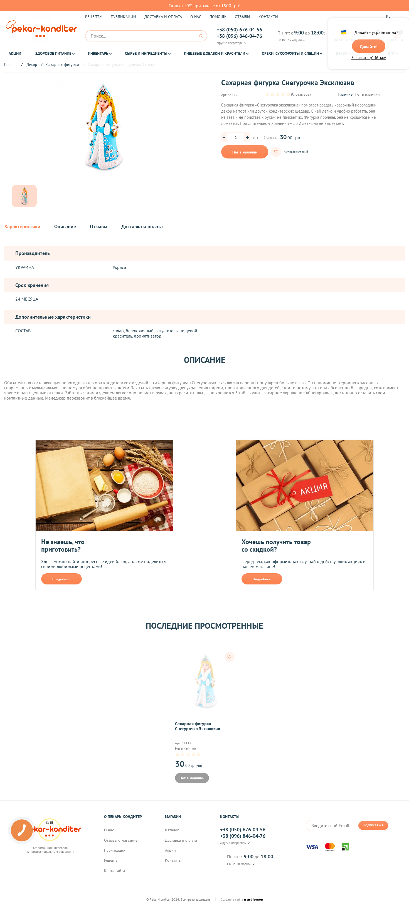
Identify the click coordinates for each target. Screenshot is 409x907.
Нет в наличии (244, 152)
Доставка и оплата (163, 16)
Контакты (268, 16)
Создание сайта (232, 899)
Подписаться (373, 825)
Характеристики (22, 227)
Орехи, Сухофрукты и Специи (290, 53)
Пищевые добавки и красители (214, 53)
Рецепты (93, 16)
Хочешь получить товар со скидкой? (276, 545)
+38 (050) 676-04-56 (239, 29)
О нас (195, 16)
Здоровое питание (53, 53)
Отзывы (242, 16)
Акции (15, 53)
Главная (11, 64)
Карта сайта (114, 870)
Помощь (218, 16)
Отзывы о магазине (120, 840)
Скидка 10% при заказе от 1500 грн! (204, 5)
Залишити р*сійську (368, 58)
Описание (65, 227)
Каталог (172, 829)
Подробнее (61, 579)
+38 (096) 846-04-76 (239, 36)
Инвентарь (98, 53)
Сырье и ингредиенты (146, 53)
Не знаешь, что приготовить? (63, 545)
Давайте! (369, 46)
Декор (31, 64)
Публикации (123, 16)
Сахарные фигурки (62, 64)
